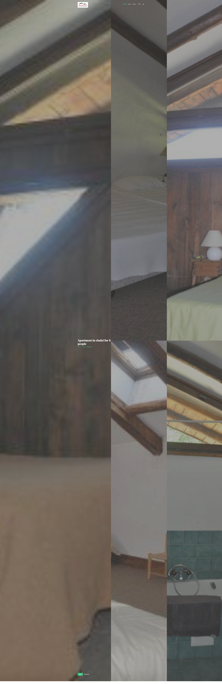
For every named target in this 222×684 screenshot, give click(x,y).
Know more (86, 674)
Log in (143, 4)
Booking (125, 4)
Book (80, 674)
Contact (134, 4)
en (139, 4)
